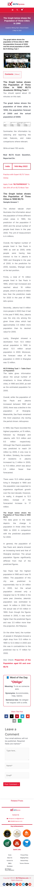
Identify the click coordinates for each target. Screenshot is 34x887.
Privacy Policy (24, 855)
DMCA (9, 863)
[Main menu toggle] (12, 10)
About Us (9, 857)
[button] (17, 10)
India (7, 166)
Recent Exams (24, 28)
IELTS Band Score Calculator (9, 869)
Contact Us (10, 860)
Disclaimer (10, 866)
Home (9, 855)
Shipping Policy (24, 857)
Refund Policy (24, 860)
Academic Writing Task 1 (13, 28)
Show (17, 74)
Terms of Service (24, 863)
